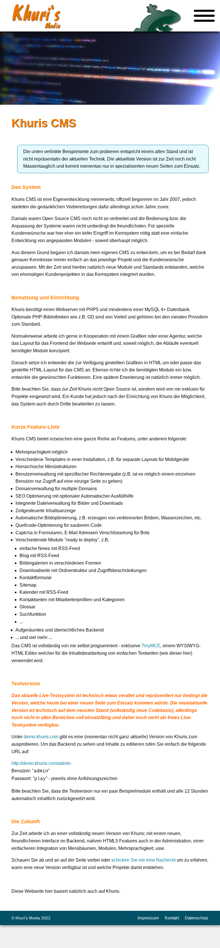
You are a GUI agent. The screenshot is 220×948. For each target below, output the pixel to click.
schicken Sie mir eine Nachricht (143, 860)
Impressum (148, 917)
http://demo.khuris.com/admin (41, 763)
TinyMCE (151, 645)
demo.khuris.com (41, 736)
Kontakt (172, 917)
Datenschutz (197, 917)
